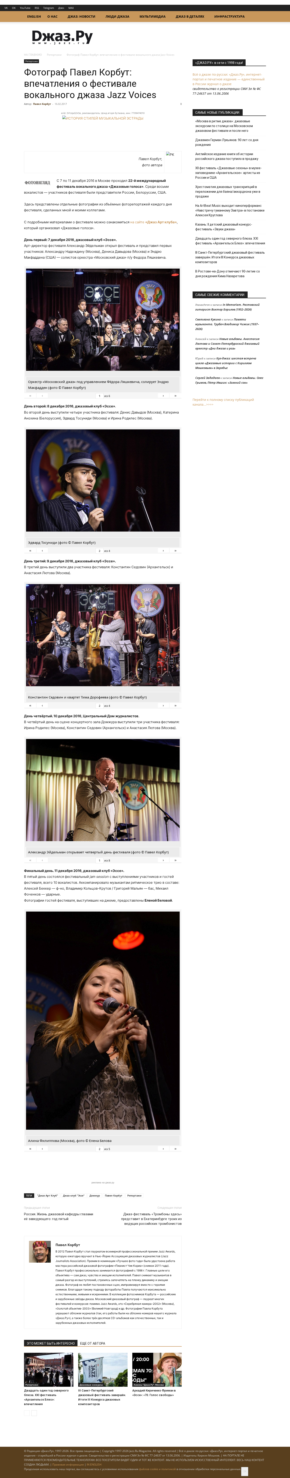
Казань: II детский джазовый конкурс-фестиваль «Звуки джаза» (223, 227)
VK (6, 8)
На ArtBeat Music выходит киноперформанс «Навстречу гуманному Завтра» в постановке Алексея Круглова (230, 210)
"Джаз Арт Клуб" (47, 1195)
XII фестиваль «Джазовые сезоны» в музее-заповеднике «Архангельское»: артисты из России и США (228, 172)
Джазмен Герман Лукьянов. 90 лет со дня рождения (226, 142)
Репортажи (54, 55)
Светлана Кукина (208, 319)
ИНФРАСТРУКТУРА (229, 16)
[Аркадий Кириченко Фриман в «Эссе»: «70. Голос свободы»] (157, 1370)
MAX (71, 8)
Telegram (48, 8)
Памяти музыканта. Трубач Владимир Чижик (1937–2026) (227, 324)
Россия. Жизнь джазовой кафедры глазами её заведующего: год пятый (58, 1216)
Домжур (94, 1195)
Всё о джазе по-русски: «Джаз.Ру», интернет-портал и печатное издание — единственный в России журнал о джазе (229, 79)
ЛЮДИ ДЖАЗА (117, 16)
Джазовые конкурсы (91, 1384)
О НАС (52, 16)
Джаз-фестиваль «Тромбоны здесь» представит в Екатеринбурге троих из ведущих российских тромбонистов (151, 1219)
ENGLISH (34, 16)
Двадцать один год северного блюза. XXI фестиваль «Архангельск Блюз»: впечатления (230, 241)
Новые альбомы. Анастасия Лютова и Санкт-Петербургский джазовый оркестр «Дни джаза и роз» (227, 343)
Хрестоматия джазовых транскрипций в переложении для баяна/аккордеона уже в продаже (227, 191)
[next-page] (34, 1413)
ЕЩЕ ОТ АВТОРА (92, 1343)
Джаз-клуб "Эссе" (74, 1195)
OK (14, 8)
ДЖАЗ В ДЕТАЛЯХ (190, 16)
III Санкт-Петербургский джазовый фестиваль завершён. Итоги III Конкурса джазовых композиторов (230, 257)
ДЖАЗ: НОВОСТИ (81, 16)
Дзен (61, 8)
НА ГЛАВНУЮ (33, 55)
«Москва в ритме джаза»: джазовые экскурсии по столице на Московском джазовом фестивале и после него (224, 125)
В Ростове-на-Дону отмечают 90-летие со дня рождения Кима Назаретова (227, 274)
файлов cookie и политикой (157, 1469)
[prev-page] (27, 1413)
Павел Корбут (42, 104)
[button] (260, 17)
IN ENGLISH (94, 1464)
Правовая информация (68, 1464)
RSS (37, 8)
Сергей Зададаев (207, 378)
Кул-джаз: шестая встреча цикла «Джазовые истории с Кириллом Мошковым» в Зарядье (225, 363)
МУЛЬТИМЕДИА (153, 16)
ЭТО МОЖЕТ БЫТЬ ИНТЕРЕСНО (51, 1343)
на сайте (153, 222)
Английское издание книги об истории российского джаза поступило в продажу (226, 156)
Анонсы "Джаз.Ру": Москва (149, 1384)
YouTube (25, 8)
